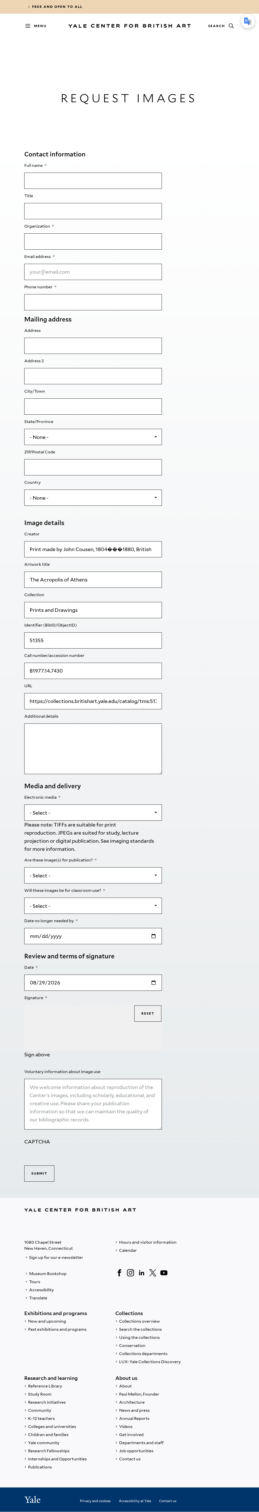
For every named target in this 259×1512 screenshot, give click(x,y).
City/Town (35, 391)
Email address (38, 256)
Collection (34, 594)
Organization (37, 226)
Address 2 (34, 360)
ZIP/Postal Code (40, 452)
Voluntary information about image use (62, 1071)
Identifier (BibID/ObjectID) (51, 625)
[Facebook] (119, 1273)
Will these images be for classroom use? (63, 890)
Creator (32, 534)
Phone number (38, 287)
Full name (34, 165)
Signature (34, 997)
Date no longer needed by (49, 920)
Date (29, 967)
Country (32, 482)
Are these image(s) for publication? (59, 860)
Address (32, 330)
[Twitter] (153, 1273)
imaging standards (132, 841)
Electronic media (40, 797)
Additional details (41, 716)
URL (28, 685)
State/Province (39, 421)
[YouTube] (164, 1273)
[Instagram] (130, 1273)
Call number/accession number (54, 655)
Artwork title (37, 564)
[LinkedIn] (142, 1273)
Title (29, 195)
